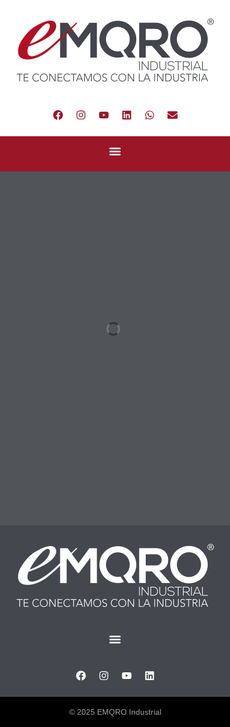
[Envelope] (172, 115)
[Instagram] (81, 115)
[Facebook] (58, 115)
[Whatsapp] (150, 115)
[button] (115, 151)
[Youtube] (104, 115)
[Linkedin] (127, 115)
